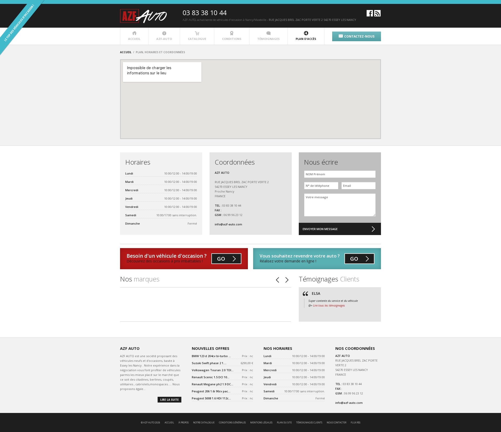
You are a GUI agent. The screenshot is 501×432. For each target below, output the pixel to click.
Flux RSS (355, 422)
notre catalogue (203, 422)
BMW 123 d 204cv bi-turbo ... (211, 356)
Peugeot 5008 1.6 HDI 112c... (211, 398)
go (221, 258)
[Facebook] (370, 15)
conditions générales (232, 422)
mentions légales (261, 422)
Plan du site (284, 422)
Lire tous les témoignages (329, 305)
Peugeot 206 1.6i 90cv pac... (211, 391)
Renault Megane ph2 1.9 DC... (212, 384)
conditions (231, 39)
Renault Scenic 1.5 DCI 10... (210, 377)
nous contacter (336, 422)
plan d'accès (306, 39)
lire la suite (169, 399)
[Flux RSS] (377, 15)
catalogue (197, 39)
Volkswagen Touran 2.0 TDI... (213, 370)
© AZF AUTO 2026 (150, 422)
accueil (134, 39)
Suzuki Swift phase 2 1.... (209, 363)
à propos (183, 422)
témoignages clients (309, 422)
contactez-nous (359, 36)
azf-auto (164, 39)
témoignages (268, 39)
